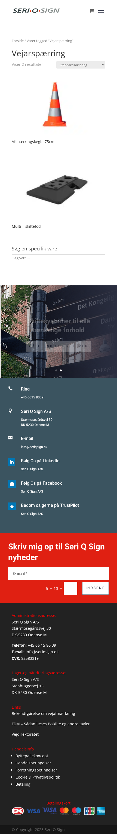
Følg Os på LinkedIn (40, 460)
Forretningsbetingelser (36, 770)
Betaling (23, 784)
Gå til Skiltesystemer (58, 341)
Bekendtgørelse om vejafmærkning (43, 713)
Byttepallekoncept (32, 755)
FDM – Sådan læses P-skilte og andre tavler (51, 723)
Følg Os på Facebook (41, 483)
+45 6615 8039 (32, 397)
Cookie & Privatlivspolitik (38, 777)
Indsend (95, 588)
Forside (18, 40)
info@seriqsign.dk (34, 447)
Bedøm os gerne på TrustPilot (50, 505)
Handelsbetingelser (33, 762)
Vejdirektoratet (25, 734)
